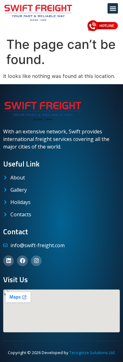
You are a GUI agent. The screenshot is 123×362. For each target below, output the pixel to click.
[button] (113, 8)
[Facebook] (22, 260)
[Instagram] (36, 260)
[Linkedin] (8, 260)
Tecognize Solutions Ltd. (92, 352)
